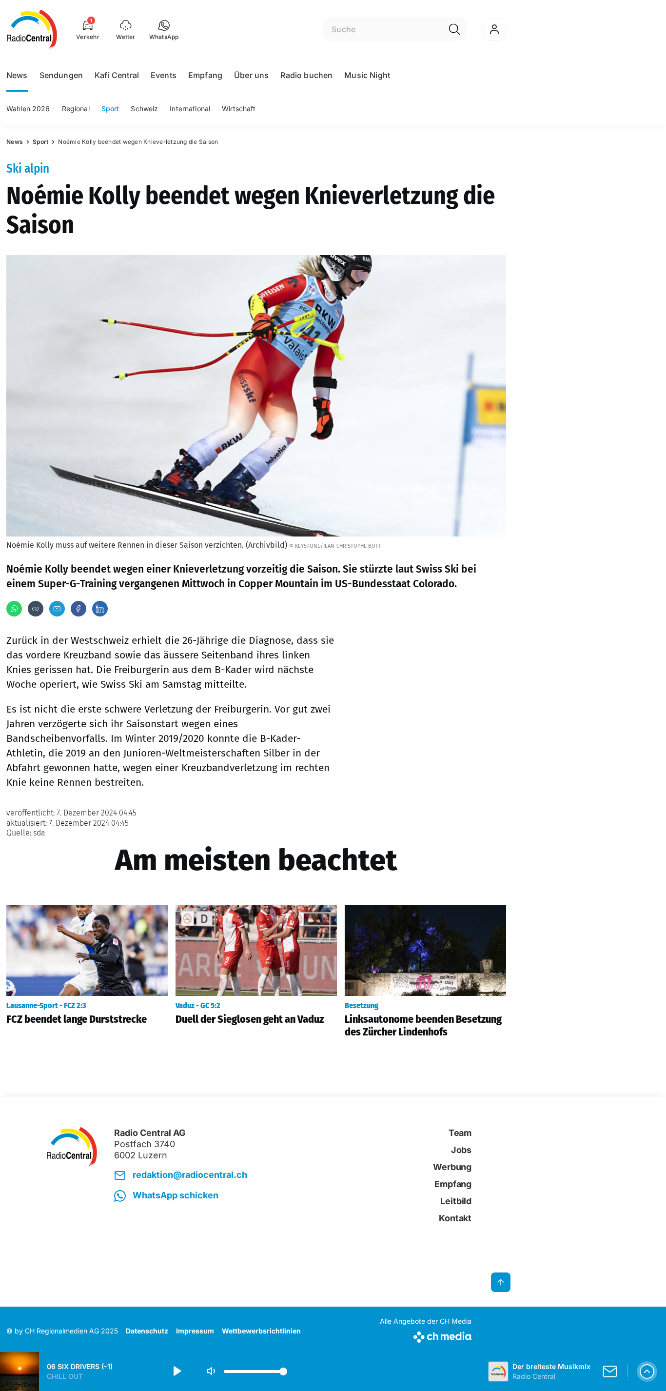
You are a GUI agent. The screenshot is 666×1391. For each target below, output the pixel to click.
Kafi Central (117, 75)
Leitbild (455, 1201)
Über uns (251, 75)
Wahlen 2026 (28, 108)
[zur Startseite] (32, 29)
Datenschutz (147, 1331)
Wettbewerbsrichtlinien (261, 1331)
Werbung (452, 1167)
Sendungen (61, 75)
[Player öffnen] (647, 1371)
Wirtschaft (238, 108)
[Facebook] (78, 608)
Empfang (205, 75)
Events (163, 75)
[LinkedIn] (100, 608)
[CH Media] (425, 1335)
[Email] (57, 608)
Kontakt (455, 1218)
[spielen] (176, 1371)
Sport (110, 108)
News (17, 75)
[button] (164, 29)
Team (460, 1133)
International (190, 108)
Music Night (367, 75)
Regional (76, 108)
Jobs (461, 1150)
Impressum (195, 1331)
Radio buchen (306, 75)
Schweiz (144, 108)
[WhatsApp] (14, 608)
